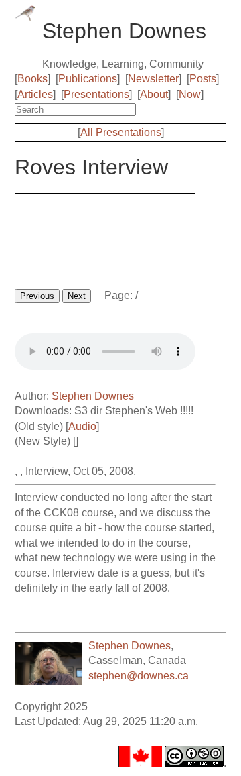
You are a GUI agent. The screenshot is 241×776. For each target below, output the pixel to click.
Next (77, 296)
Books (32, 79)
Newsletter (153, 79)
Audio (82, 426)
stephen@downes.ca (138, 675)
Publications (87, 79)
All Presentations (120, 132)
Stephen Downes (93, 396)
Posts (202, 79)
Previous (37, 296)
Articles (35, 94)
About (154, 94)
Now (190, 94)
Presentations (96, 94)
